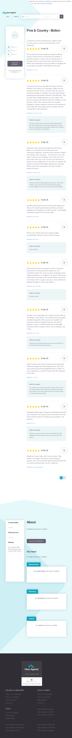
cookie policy (19, 3)
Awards (31, 619)
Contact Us (9, 703)
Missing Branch (42, 700)
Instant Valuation (11, 700)
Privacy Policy (10, 715)
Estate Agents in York (13, 730)
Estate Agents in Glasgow (45, 730)
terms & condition (46, 3)
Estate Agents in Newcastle (46, 727)
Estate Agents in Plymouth (45, 725)
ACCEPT (3, 7)
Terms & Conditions (12, 713)
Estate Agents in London (45, 709)
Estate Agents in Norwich (45, 715)
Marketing (32, 592)
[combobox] (52, 16)
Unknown (14, 47)
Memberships (33, 564)
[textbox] (52, 16)
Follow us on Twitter (12, 697)
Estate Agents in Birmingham (15, 727)
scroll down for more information (15, 71)
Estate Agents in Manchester (15, 725)
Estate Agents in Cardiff (45, 712)
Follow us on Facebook (13, 694)
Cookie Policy (10, 718)
